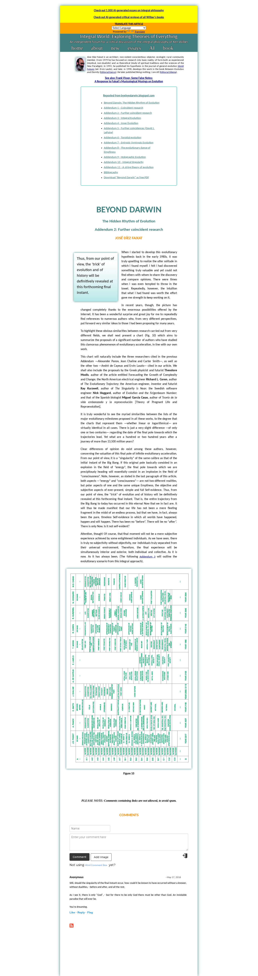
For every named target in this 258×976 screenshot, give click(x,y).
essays (134, 48)
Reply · (82, 912)
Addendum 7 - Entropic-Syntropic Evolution (128, 142)
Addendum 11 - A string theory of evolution (129, 167)
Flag (90, 912)
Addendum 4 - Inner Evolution (121, 123)
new (115, 48)
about (97, 48)
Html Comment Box (96, 865)
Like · (73, 912)
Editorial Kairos (108, 72)
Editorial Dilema (168, 72)
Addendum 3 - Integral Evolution (122, 118)
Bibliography (111, 172)
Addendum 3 (147, 556)
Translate (140, 31)
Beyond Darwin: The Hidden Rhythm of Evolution (131, 102)
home (77, 48)
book (168, 48)
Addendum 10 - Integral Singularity (124, 162)
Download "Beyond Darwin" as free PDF (126, 177)
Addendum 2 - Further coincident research (128, 113)
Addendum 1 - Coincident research (123, 108)
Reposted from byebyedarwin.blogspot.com (128, 95)
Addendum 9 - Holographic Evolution (125, 157)
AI (152, 48)
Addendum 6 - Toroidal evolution (122, 137)
